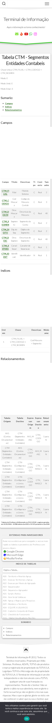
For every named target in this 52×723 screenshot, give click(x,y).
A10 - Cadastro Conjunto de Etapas (18, 611)
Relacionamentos (13, 110)
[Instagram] (35, 34)
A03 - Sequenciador (11, 586)
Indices (8, 106)
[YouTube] (26, 34)
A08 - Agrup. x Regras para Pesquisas (19, 600)
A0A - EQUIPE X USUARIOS (15, 607)
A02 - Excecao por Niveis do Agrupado (19, 583)
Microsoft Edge (14, 554)
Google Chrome (15, 551)
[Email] (16, 34)
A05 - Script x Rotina (12, 593)
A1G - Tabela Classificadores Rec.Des (19, 618)
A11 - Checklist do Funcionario (16, 614)
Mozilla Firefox (14, 558)
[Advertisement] (26, 153)
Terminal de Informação (26, 19)
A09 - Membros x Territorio (15, 604)
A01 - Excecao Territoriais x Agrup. (18, 580)
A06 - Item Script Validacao (14, 597)
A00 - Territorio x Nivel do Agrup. (17, 576)
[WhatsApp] (30, 34)
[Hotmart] (21, 34)
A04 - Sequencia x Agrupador (15, 590)
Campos (9, 103)
